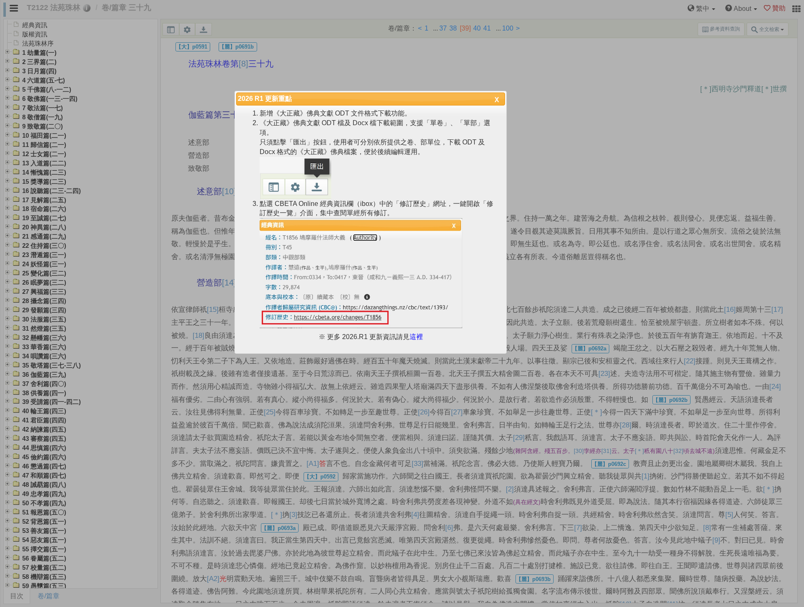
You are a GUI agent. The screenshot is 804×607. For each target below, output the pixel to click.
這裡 (416, 336)
